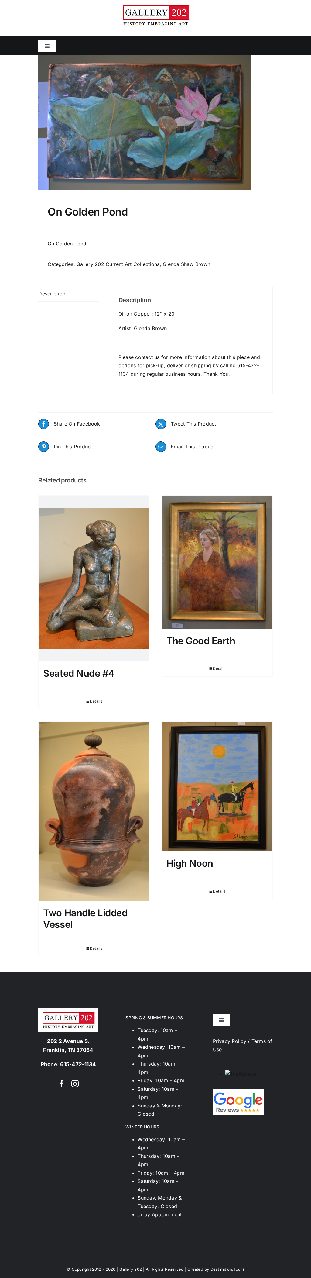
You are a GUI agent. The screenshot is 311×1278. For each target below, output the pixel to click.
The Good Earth (200, 640)
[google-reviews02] (238, 1092)
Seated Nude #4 (78, 673)
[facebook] (61, 1083)
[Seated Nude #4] (94, 578)
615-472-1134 (78, 1064)
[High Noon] (217, 786)
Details (96, 701)
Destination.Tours (227, 1269)
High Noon (189, 863)
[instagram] (75, 1083)
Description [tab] (51, 294)
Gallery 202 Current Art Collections (118, 264)
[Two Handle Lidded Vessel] (94, 811)
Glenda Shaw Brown (186, 264)
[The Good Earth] (217, 562)
